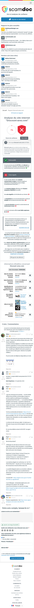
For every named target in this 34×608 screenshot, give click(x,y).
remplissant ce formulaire (16, 254)
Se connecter (17, 587)
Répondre (8, 369)
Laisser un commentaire (17, 558)
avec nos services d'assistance (23, 302)
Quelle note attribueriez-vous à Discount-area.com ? (15, 528)
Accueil (5, 110)
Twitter (17, 600)
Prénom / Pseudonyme (7, 541)
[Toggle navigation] (30, 3)
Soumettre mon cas (24, 227)
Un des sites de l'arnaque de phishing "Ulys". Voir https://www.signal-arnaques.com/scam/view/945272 (10, 80)
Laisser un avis (18, 317)
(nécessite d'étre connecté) (8, 555)
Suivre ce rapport (18, 113)
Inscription (17, 585)
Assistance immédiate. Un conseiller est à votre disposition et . (24, 308)
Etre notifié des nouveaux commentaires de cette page (15, 554)
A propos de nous (17, 571)
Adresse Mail (5, 547)
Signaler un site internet (18, 19)
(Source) (17, 277)
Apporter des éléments (17, 257)
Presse (17, 578)
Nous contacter (17, 580)
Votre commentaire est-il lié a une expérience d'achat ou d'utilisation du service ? (16, 534)
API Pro (17, 594)
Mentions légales (17, 577)
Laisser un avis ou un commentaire (10, 511)
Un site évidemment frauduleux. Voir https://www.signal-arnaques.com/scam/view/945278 (10, 97)
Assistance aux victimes (17, 593)
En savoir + (21, 331)
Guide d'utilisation (17, 575)
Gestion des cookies (17, 573)
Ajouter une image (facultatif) (11, 524)
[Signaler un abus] (32, 334)
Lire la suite (7, 153)
